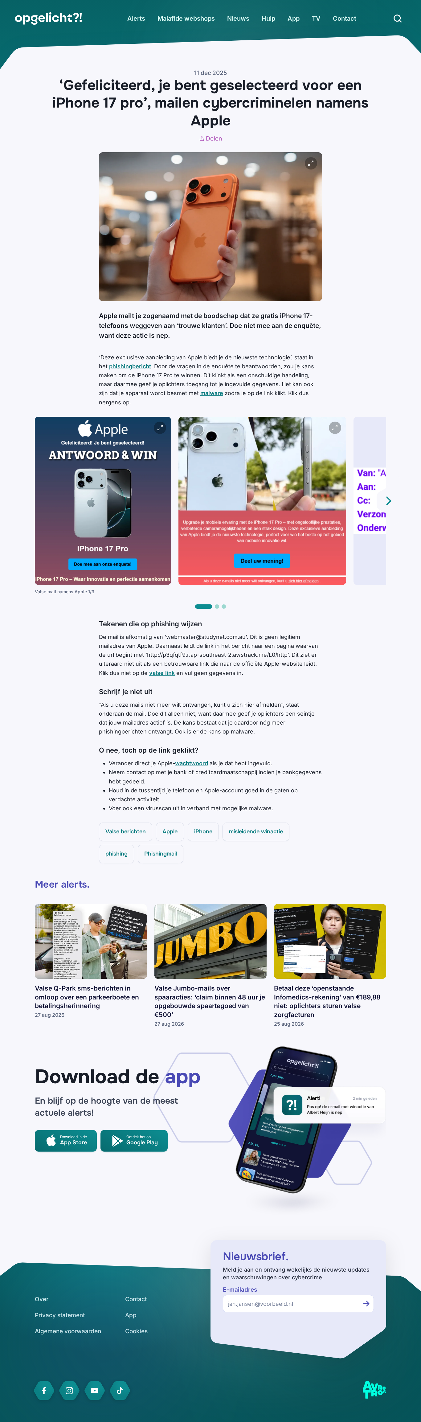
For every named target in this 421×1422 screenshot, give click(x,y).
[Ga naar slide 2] (217, 606)
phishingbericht (130, 366)
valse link (162, 673)
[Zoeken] (397, 18)
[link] (48, 18)
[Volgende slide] (388, 501)
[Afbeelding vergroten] (311, 163)
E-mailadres (240, 1289)
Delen (214, 138)
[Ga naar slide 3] (224, 606)
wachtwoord (191, 763)
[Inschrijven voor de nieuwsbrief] (366, 1304)
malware (211, 393)
